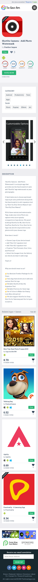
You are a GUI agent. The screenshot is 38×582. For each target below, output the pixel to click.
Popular (16, 107)
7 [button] (27, 165)
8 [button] (30, 165)
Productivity (19, 95)
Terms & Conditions (25, 576)
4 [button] (18, 165)
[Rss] (28, 567)
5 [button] (21, 165)
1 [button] (8, 165)
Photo (8, 107)
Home (5, 574)
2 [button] (11, 165)
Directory (26, 574)
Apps (8, 100)
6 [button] (24, 165)
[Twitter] (14, 567)
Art (30, 107)
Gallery (19, 574)
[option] (17, 141)
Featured (12, 574)
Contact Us (12, 576)
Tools (28, 95)
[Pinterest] (19, 567)
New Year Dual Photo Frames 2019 (16, 349)
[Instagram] (24, 567)
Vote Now (9, 73)
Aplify (6, 454)
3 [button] (14, 165)
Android (9, 95)
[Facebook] (9, 567)
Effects (23, 107)
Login (35, 2)
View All (32, 312)
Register (29, 2)
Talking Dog (8, 401)
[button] (3, 141)
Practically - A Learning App (14, 507)
